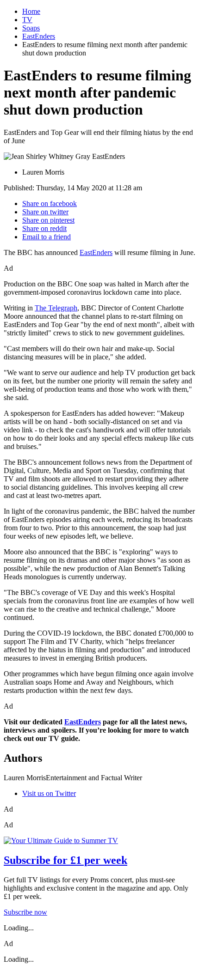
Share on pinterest (48, 220)
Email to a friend (46, 237)
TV (27, 20)
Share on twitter (45, 212)
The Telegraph (56, 308)
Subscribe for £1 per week (65, 860)
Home (31, 11)
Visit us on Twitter (49, 793)
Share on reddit (44, 228)
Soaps (31, 28)
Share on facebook (49, 203)
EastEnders (38, 36)
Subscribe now (25, 912)
